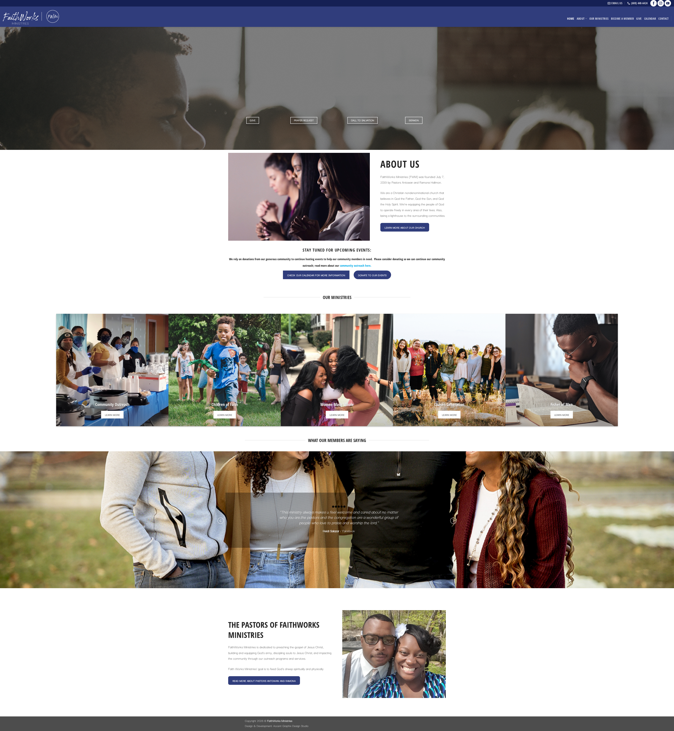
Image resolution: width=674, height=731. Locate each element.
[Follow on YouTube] (668, 3)
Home (570, 19)
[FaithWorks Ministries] (31, 17)
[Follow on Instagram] (661, 3)
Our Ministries (599, 19)
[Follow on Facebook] (653, 3)
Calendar (650, 19)
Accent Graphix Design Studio (290, 726)
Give (639, 19)
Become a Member (622, 19)
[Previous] (220, 520)
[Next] (453, 520)
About (581, 19)
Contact (663, 19)
